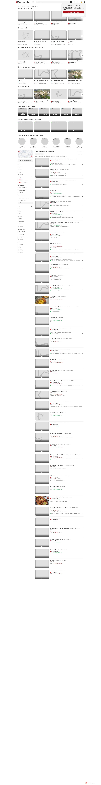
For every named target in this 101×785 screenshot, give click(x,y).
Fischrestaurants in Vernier (26, 67)
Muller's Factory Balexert (40, 41)
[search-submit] (37, 2)
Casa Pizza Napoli (22, 41)
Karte (26, 153)
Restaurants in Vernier (25, 8)
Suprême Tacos (55, 61)
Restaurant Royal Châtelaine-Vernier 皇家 (25, 22)
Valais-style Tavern (39, 22)
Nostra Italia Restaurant (57, 22)
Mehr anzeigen (20, 174)
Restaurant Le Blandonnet (57, 41)
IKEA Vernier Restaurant (57, 80)
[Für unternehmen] (33, 2)
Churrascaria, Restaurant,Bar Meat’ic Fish (42, 80)
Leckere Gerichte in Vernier (26, 106)
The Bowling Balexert (73, 100)
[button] (82, 36)
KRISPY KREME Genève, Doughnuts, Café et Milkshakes (75, 61)
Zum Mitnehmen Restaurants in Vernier (30, 47)
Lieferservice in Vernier (25, 28)
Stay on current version (73, 15)
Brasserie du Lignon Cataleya (75, 80)
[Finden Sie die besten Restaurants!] (22, 2)
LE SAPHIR (70, 22)
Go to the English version (73, 12)
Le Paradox (71, 41)
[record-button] (71, 2)
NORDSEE (20, 80)
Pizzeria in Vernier (23, 86)
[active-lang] (81, 2)
